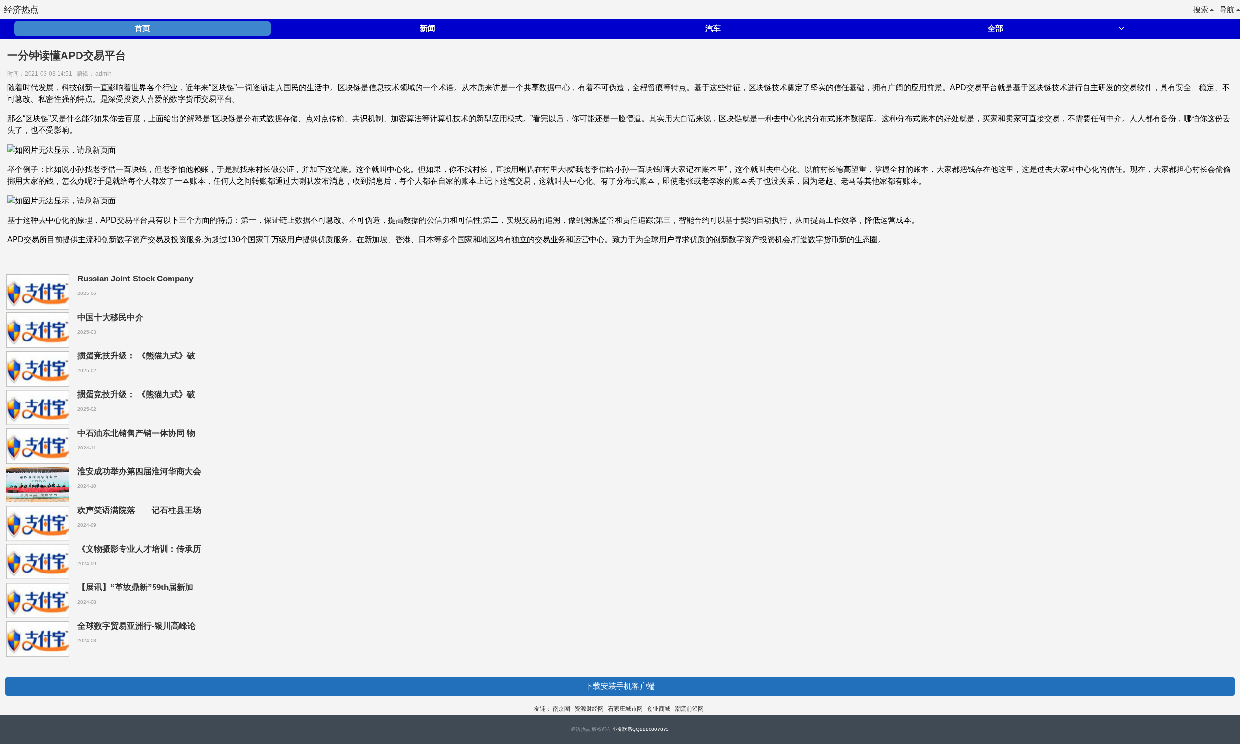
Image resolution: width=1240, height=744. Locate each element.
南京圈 (561, 708)
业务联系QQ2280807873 (641, 729)
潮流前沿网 (689, 708)
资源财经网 (589, 708)
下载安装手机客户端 (620, 686)
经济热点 (21, 10)
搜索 (1201, 9)
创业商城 (658, 708)
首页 (142, 28)
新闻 (427, 28)
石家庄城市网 (625, 708)
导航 (1227, 9)
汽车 (713, 28)
